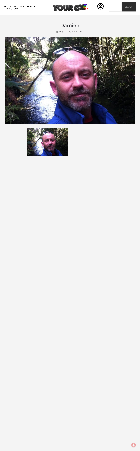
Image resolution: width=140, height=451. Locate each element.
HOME (7, 6)
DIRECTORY (11, 9)
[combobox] (115, 6)
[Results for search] (115, 13)
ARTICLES (18, 6)
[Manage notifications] (133, 445)
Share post (77, 31)
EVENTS (31, 6)
